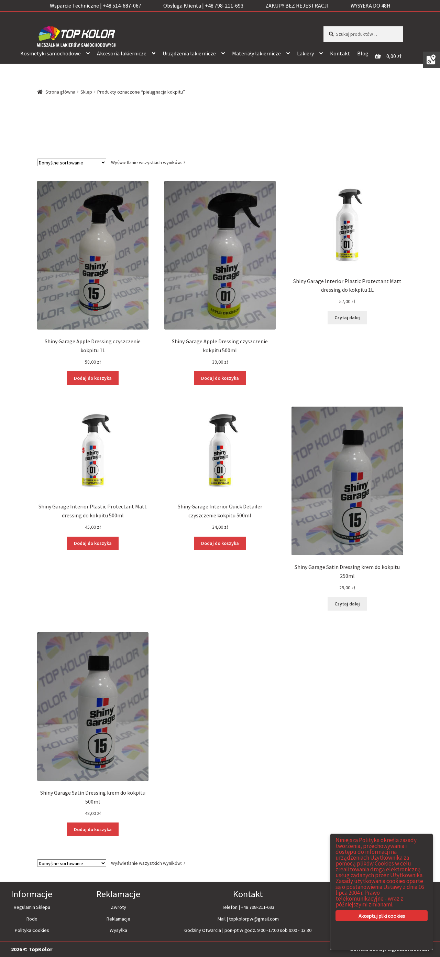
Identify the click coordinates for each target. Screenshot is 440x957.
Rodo (31, 919)
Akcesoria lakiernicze (121, 53)
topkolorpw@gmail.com (254, 919)
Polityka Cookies (31, 930)
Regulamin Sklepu (31, 907)
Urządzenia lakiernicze (189, 53)
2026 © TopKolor (31, 949)
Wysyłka (118, 930)
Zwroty (118, 907)
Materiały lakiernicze (256, 53)
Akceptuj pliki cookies (382, 915)
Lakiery (305, 53)
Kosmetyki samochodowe (50, 53)
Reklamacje (118, 919)
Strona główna (60, 92)
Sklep (86, 92)
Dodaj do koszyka (93, 378)
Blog (362, 53)
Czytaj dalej (347, 317)
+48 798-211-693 (257, 907)
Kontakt (340, 53)
